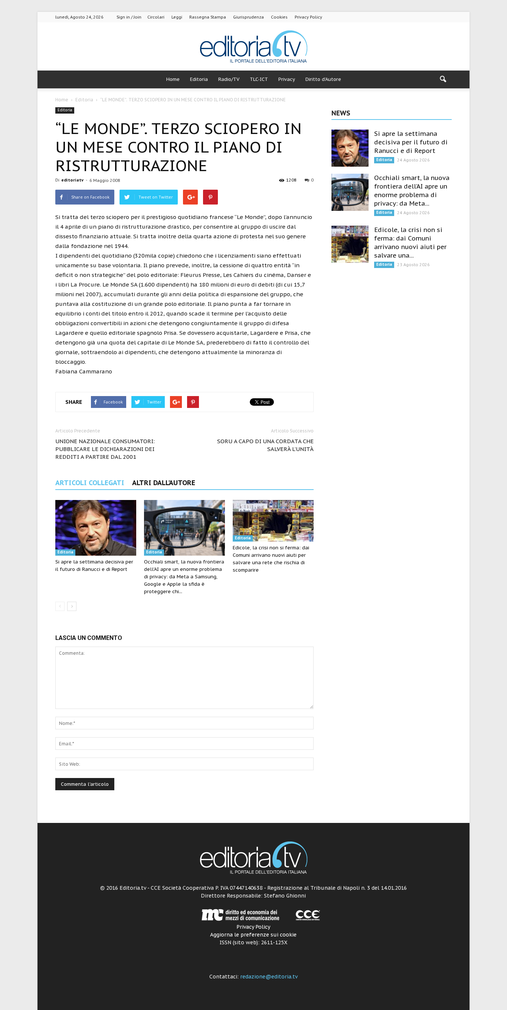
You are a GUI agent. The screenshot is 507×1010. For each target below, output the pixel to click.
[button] (443, 79)
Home (173, 79)
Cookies (279, 17)
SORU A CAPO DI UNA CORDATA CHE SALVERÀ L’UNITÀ (265, 445)
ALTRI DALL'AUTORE (163, 482)
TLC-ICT (259, 79)
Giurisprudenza (248, 17)
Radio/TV (228, 79)
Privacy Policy (308, 17)
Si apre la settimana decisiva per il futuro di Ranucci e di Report (411, 142)
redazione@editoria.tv (269, 976)
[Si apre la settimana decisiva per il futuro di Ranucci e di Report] (95, 528)
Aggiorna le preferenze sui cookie (253, 934)
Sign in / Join (129, 17)
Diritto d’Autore (323, 79)
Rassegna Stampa (207, 17)
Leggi (176, 17)
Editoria (199, 79)
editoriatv (72, 180)
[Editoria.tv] (253, 46)
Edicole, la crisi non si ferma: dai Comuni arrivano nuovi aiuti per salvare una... (410, 242)
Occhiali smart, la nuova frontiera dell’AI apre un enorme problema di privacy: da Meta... (411, 190)
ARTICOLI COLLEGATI (89, 482)
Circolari (155, 17)
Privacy (286, 79)
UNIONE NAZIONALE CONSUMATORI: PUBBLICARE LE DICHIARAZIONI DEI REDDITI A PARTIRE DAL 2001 (105, 449)
